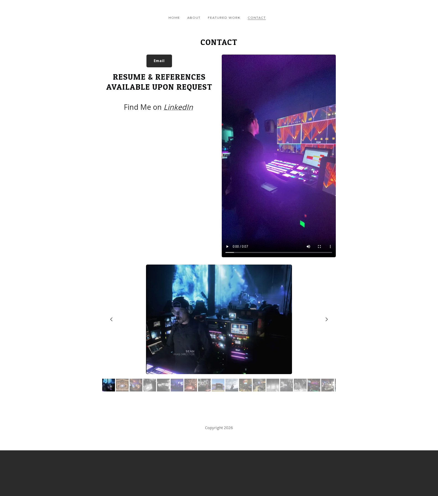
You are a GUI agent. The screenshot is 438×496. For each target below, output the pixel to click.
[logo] (219, 8)
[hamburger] (82, 7)
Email (159, 61)
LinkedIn (178, 107)
